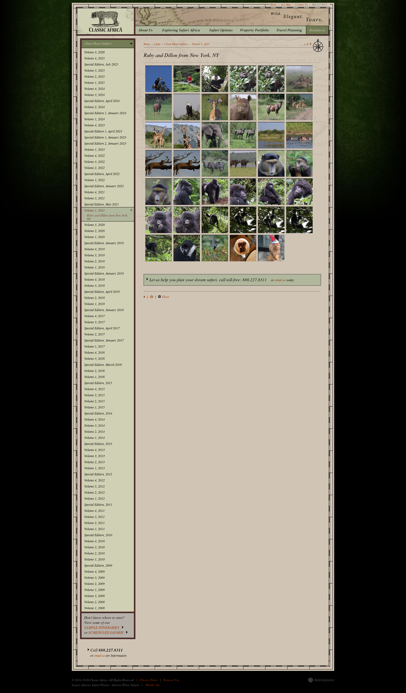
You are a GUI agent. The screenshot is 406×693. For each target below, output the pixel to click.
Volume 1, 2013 (94, 468)
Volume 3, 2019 (94, 255)
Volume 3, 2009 (94, 577)
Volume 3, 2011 (94, 516)
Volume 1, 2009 (94, 589)
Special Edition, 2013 (98, 443)
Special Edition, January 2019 (104, 243)
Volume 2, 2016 (94, 370)
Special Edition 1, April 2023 (103, 131)
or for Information (108, 652)
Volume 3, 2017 (94, 322)
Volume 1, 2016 (94, 376)
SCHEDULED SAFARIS (105, 632)
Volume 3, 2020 (94, 224)
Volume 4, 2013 (94, 449)
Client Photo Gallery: (98, 43)
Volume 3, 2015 (94, 395)
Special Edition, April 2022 (102, 173)
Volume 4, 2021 (94, 192)
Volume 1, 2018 (94, 303)
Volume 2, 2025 (94, 76)
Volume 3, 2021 (94, 198)
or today (221, 279)
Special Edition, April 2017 (102, 328)
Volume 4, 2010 (94, 541)
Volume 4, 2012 (94, 480)
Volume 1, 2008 (94, 608)
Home (273, 4)
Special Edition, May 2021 (101, 204)
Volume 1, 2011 (94, 529)
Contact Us (301, 4)
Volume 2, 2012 (94, 492)
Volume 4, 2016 (94, 352)
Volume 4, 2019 (94, 249)
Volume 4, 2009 (94, 571)
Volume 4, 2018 (94, 279)
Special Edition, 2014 (98, 413)
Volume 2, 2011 (94, 522)
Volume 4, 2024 (94, 88)
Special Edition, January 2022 (104, 186)
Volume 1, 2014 (94, 437)
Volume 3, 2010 (94, 547)
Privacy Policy (149, 680)
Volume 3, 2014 (94, 425)
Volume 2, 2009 (94, 583)
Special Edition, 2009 (98, 565)
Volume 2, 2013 (94, 462)
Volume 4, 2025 (94, 58)
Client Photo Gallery (176, 44)
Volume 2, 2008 (94, 602)
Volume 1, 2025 (94, 82)
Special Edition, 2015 (98, 383)
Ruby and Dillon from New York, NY (107, 217)
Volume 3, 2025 (94, 70)
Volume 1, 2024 (94, 119)
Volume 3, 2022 (94, 161)
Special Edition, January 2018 (104, 310)
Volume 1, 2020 (94, 237)
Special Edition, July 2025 (101, 64)
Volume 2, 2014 (94, 431)
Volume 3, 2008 (94, 595)
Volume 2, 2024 (94, 107)
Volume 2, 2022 (94, 167)
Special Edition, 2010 (98, 535)
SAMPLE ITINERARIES (101, 627)
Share (165, 297)
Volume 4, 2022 (94, 155)
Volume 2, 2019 (94, 261)
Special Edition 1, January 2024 (105, 113)
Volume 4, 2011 (94, 510)
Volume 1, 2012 (94, 498)
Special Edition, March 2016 (103, 364)
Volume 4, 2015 (94, 389)
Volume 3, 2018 (94, 285)
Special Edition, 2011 (98, 504)
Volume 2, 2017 (94, 334)
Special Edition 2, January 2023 (105, 143)
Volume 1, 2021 (94, 210)
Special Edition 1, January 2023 (105, 137)
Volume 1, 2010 (94, 559)
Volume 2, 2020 (94, 230)
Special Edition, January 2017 (104, 340)
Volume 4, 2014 (94, 419)
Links (157, 44)
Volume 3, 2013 (94, 456)
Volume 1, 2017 (94, 346)
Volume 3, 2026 (94, 52)
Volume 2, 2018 (94, 297)
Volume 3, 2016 (94, 358)
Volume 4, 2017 (94, 316)
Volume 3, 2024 (94, 94)
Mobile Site (153, 685)
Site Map (286, 4)
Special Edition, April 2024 (102, 100)
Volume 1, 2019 (94, 267)
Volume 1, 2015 (94, 407)
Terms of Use (171, 680)
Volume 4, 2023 (94, 125)
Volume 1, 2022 (94, 180)
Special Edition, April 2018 (102, 291)
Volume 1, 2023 (94, 149)
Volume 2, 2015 (94, 401)
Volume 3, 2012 (94, 486)
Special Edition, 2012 (98, 474)
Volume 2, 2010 (94, 553)
